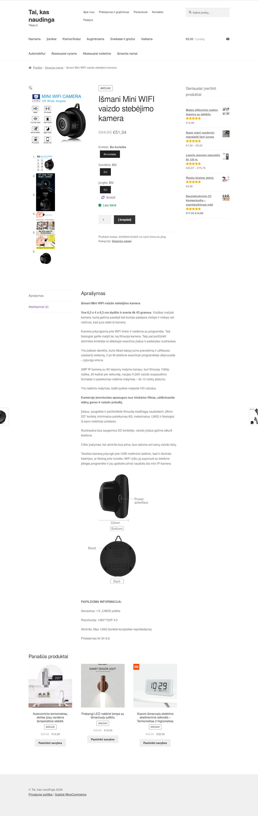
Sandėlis (104, 165)
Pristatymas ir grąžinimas (114, 12)
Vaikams (147, 39)
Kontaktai (157, 12)
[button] (30, 87)
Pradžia (37, 67)
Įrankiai (51, 39)
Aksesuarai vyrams (64, 53)
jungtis (102, 182)
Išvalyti (110, 197)
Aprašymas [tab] (36, 295)
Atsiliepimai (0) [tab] (39, 307)
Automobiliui (37, 53)
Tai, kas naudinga (41, 15)
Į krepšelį (124, 219)
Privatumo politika (41, 794)
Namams (35, 39)
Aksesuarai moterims (97, 53)
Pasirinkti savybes (50, 743)
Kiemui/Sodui (72, 39)
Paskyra (88, 20)
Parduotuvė (141, 12)
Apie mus (88, 12)
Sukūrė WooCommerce (70, 794)
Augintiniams (95, 39)
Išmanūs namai (127, 53)
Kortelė (103, 147)
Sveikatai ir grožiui (122, 39)
